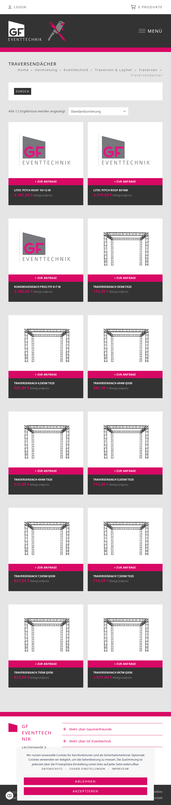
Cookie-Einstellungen (87, 768)
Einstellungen (9, 795)
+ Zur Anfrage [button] (46, 181)
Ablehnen (85, 781)
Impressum (120, 768)
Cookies (157, 791)
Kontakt (157, 798)
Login (20, 7)
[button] (151, 31)
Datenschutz (52, 768)
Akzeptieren (85, 791)
